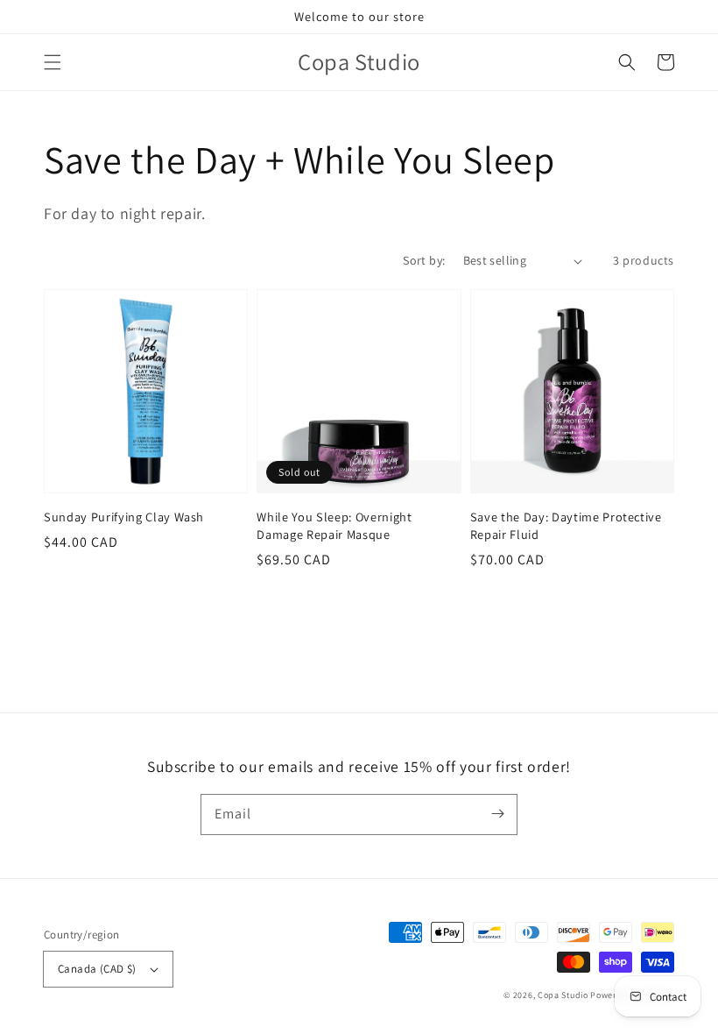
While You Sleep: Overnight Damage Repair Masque (334, 525)
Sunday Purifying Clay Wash (124, 516)
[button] (52, 62)
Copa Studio (563, 995)
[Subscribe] (497, 814)
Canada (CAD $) (97, 968)
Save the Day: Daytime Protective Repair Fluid (566, 525)
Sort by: (424, 260)
